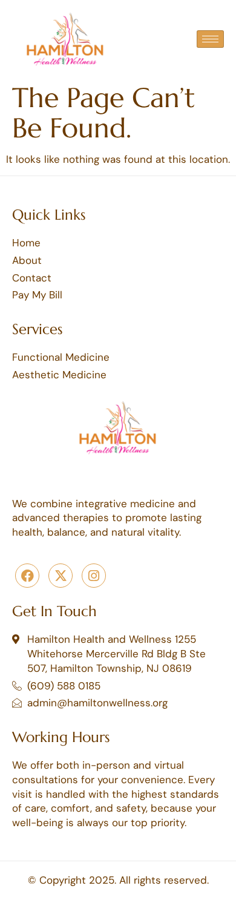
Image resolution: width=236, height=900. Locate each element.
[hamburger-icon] (210, 39)
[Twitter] (60, 575)
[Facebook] (27, 575)
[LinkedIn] (94, 575)
